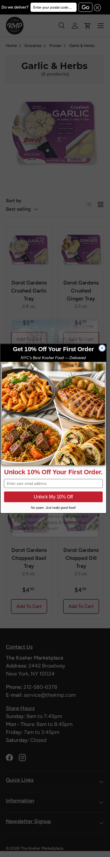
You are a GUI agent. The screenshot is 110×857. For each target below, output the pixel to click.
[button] (96, 7)
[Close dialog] (102, 348)
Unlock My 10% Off (53, 497)
